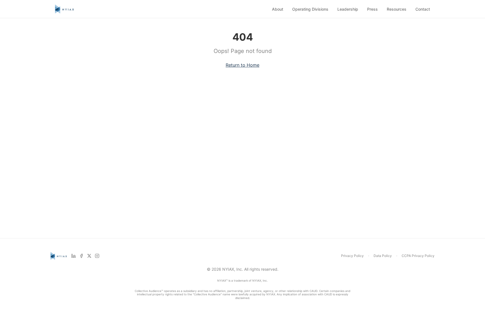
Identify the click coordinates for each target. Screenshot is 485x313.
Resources (396, 9)
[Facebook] (81, 256)
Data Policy (383, 256)
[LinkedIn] (73, 256)
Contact (422, 9)
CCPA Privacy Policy (418, 256)
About (277, 9)
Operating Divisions (310, 9)
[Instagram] (97, 256)
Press (372, 9)
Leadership (347, 9)
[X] (89, 256)
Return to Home (242, 65)
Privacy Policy (352, 256)
